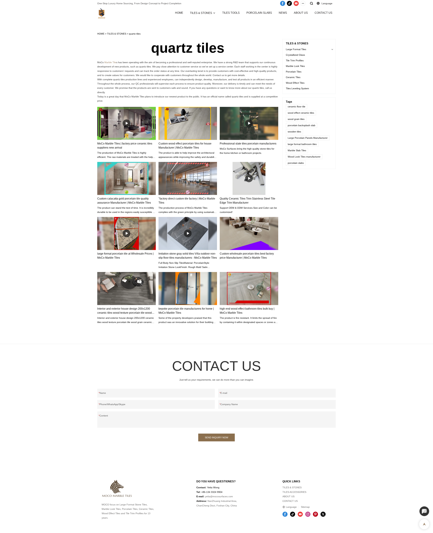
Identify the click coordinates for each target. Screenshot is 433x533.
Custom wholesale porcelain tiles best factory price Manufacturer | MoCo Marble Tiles (247, 255)
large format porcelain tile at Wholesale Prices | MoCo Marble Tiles (125, 255)
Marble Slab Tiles (297, 150)
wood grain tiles (296, 119)
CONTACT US (323, 12)
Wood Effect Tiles (295, 82)
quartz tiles (135, 33)
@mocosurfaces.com (221, 496)
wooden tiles (294, 131)
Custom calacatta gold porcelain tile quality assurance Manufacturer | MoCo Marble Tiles (124, 200)
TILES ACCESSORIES (294, 492)
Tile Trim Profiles (295, 60)
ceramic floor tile (296, 106)
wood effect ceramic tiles (301, 112)
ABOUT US (301, 12)
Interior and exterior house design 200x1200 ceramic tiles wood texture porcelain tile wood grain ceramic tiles (124, 311)
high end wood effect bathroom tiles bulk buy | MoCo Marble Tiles (247, 310)
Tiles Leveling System (297, 88)
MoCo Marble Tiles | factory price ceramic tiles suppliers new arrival (124, 145)
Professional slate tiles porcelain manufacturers (248, 143)
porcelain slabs (296, 163)
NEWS (283, 12)
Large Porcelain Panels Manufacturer (308, 138)
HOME (179, 12)
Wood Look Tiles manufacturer (304, 156)
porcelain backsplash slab (301, 125)
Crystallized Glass (295, 55)
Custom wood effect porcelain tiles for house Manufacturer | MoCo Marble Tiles (184, 145)
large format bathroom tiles (302, 144)
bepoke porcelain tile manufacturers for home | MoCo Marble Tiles (186, 310)
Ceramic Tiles (293, 77)
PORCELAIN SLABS (259, 12)
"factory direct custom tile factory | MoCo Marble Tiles (186, 200)
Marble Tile (110, 62)
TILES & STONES (201, 13)
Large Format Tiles (296, 49)
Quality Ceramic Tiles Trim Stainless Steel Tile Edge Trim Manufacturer (247, 200)
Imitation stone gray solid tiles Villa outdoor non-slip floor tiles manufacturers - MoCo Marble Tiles (187, 255)
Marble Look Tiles (295, 66)
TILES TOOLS (231, 12)
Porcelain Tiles (293, 71)
